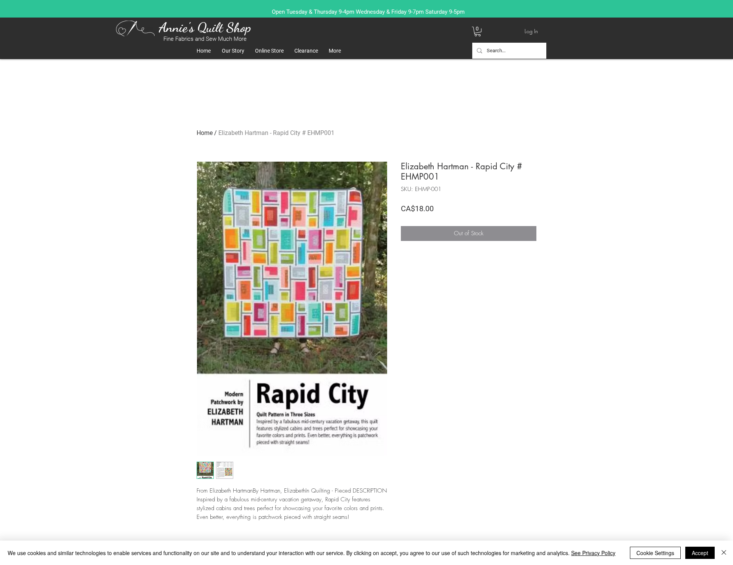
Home (205, 132)
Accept (700, 553)
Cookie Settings (655, 553)
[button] (477, 31)
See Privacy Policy (593, 553)
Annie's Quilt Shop (205, 27)
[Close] (723, 553)
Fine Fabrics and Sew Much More (205, 38)
